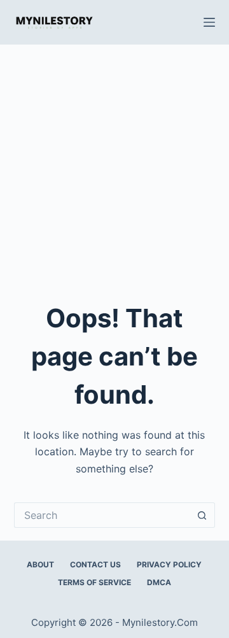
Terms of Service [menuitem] (94, 582)
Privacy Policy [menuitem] (169, 564)
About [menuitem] (40, 564)
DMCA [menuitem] (159, 582)
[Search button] (202, 515)
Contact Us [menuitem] (95, 564)
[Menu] (209, 22)
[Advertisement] (114, 165)
